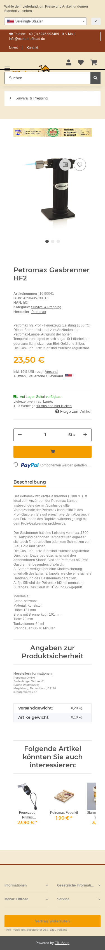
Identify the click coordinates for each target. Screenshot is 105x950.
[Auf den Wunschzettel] (80, 164)
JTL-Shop (62, 943)
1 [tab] (47, 241)
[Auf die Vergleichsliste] (65, 164)
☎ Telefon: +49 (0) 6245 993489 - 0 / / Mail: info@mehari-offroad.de (42, 36)
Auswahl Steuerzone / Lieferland (38, 376)
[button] (68, 63)
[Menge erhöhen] (85, 435)
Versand (51, 372)
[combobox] (45, 21)
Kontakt (32, 48)
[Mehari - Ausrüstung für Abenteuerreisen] (31, 71)
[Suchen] (95, 78)
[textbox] (45, 21)
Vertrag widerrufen (52, 921)
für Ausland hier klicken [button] (54, 406)
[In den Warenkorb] (17, 149)
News (13, 48)
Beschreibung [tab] (29, 482)
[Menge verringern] (20, 435)
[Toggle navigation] (7, 66)
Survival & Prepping (46, 307)
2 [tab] (52, 241)
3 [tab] (58, 241)
